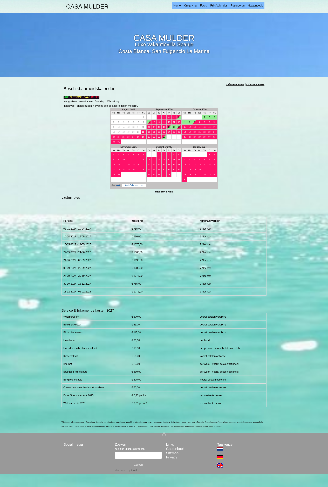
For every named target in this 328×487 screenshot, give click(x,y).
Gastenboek (255, 5)
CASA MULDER (87, 6)
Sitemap (172, 453)
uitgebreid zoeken (135, 448)
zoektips (119, 448)
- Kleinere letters (255, 84)
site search (121, 470)
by (133, 470)
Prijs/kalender (218, 5)
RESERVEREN (164, 191)
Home (177, 5)
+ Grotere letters (235, 84)
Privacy (171, 457)
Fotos (203, 5)
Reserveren (237, 5)
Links (170, 444)
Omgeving (190, 5)
